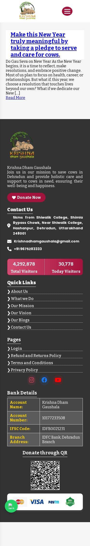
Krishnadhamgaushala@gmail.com (46, 241)
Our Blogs (20, 320)
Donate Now (29, 197)
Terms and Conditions (32, 363)
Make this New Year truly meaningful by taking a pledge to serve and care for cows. (44, 44)
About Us (19, 291)
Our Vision (21, 313)
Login (16, 348)
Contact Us (21, 327)
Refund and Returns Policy (36, 355)
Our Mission (22, 306)
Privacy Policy (24, 370)
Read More (15, 97)
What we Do (22, 298)
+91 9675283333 (28, 249)
